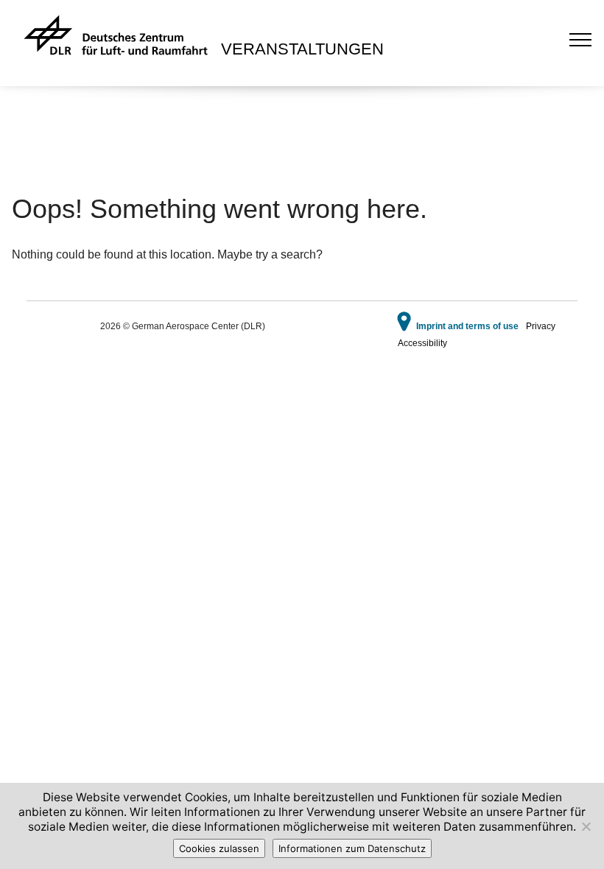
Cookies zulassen (219, 848)
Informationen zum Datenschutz (352, 848)
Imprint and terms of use (467, 326)
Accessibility (422, 343)
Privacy (540, 326)
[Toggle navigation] (580, 39)
